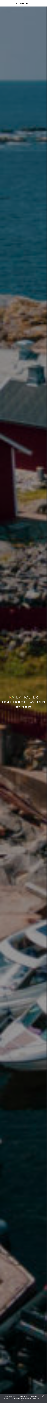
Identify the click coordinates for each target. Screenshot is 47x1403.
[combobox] (23, 3)
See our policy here (22, 1398)
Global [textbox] (24, 3)
